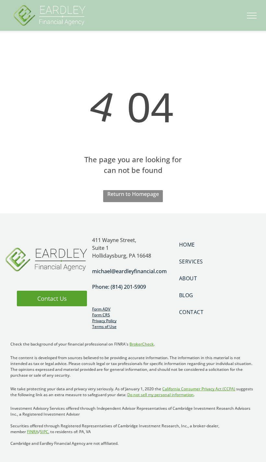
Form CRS (101, 315)
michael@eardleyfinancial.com (129, 271)
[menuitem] (220, 244)
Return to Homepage (133, 194)
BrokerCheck (141, 344)
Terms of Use (104, 326)
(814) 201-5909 (128, 286)
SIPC (44, 431)
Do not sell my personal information (160, 394)
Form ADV (101, 309)
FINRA (32, 431)
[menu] (251, 15)
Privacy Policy (104, 320)
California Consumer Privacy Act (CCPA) (198, 389)
